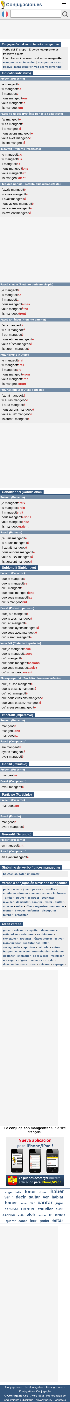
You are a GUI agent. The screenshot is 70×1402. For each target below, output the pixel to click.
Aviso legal (37, 1395)
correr (23, 1203)
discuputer (49, 910)
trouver (20, 897)
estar (57, 1220)
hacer (11, 1202)
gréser (7, 930)
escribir (9, 1215)
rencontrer (57, 906)
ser (59, 1209)
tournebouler (41, 951)
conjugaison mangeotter (29, 1128)
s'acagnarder (11, 947)
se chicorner (45, 934)
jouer (26, 889)
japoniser (29, 947)
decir (21, 1197)
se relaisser (40, 955)
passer (36, 889)
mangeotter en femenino (19, 62)
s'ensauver (10, 938)
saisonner (27, 934)
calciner (19, 930)
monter (7, 910)
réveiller (8, 901)
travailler (49, 889)
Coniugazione (54, 1387)
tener (30, 1191)
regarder (33, 897)
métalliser (57, 955)
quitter (59, 901)
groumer (25, 938)
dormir (43, 1192)
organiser (41, 906)
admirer (8, 906)
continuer (9, 893)
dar (32, 1203)
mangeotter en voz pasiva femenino (38, 66)
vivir (31, 1214)
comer (28, 1208)
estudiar (45, 1209)
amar (60, 1214)
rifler (45, 942)
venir (8, 1197)
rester (48, 901)
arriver (46, 893)
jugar (59, 1203)
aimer (16, 889)
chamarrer (24, 955)
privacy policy (44, 1399)
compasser (22, 951)
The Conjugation (33, 1387)
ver (46, 1197)
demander (22, 901)
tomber (7, 914)
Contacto (60, 1399)
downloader (11, 964)
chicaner (44, 964)
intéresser (59, 893)
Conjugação (43, 1391)
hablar (57, 1197)
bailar (19, 1192)
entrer (19, 906)
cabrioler (43, 947)
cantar (45, 1202)
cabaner (36, 960)
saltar (34, 1197)
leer (33, 1221)
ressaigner (10, 960)
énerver (20, 910)
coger (9, 1192)
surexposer (28, 964)
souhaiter (48, 897)
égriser (24, 960)
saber (22, 1221)
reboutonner (31, 942)
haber (57, 1191)
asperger (59, 964)
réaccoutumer (43, 938)
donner (23, 893)
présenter (21, 914)
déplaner (9, 955)
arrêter (9, 897)
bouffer (8, 873)
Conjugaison (13, 1387)
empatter (33, 930)
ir (50, 1215)
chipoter (19, 873)
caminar (11, 1209)
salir (21, 1215)
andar (42, 1215)
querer (11, 1221)
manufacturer (12, 942)
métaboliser (11, 934)
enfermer (33, 910)
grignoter (33, 873)
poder (44, 1221)
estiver (58, 938)
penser (35, 893)
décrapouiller (50, 930)
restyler (49, 960)
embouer (58, 951)
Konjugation (26, 1391)
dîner (29, 906)
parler (7, 889)
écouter (37, 901)
